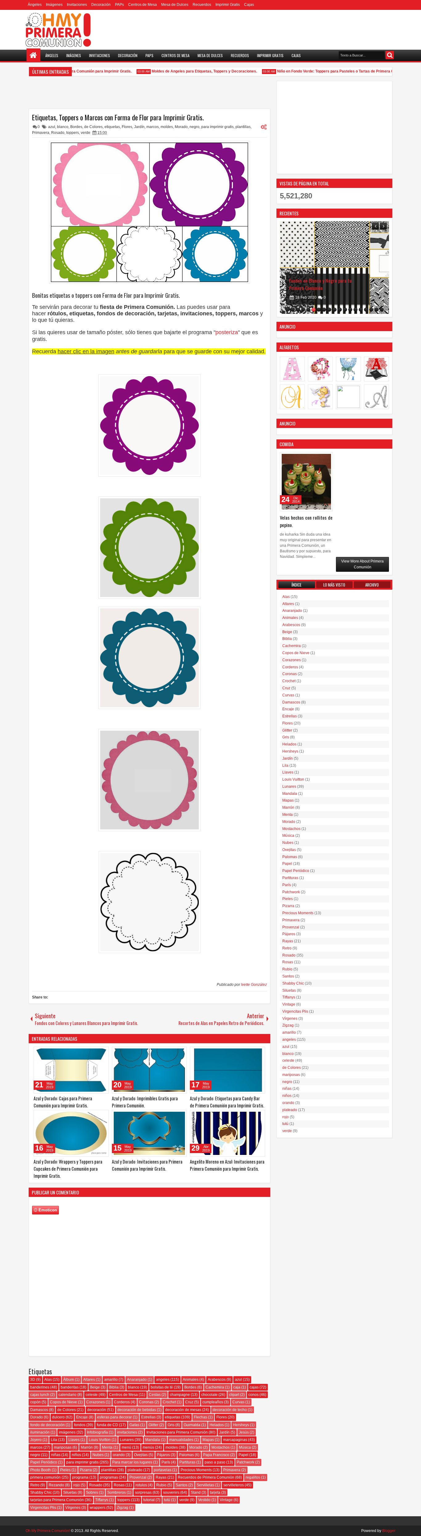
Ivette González (254, 984)
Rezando (56, 1485)
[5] (308, 310)
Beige (95, 1387)
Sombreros (116, 1492)
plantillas (243, 127)
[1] (287, 310)
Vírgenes (72, 1507)
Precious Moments (196, 1470)
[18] (376, 310)
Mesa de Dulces (174, 4)
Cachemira (215, 1387)
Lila (54, 1440)
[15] (361, 310)
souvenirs (171, 1492)
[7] (319, 310)
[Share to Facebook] (88, 1053)
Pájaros (163, 1455)
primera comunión (45, 1477)
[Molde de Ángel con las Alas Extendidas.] (334, 267)
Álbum (68, 1379)
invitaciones (127, 1432)
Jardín (139, 127)
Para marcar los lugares (132, 1462)
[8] (324, 310)
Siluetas (70, 1492)
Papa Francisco (216, 1455)
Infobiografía (97, 1432)
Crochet (169, 1402)
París (165, 1462)
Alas (48, 1379)
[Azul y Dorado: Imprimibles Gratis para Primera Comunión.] (149, 1070)
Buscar (390, 55)
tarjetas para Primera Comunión (57, 1500)
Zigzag (122, 1507)
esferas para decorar (114, 1417)
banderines (39, 1387)
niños (76, 1455)
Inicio (33, 55)
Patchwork (245, 1462)
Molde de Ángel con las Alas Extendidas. (326, 280)
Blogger (388, 1531)
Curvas (238, 1402)
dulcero (58, 1417)
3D (32, 1379)
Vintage (226, 1500)
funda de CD (107, 1425)
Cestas (155, 1395)
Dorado (36, 1417)
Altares (89, 1379)
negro (194, 127)
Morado (181, 127)
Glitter (153, 1425)
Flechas (200, 1417)
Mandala (152, 1440)
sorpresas (143, 1492)
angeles (163, 1379)
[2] (293, 310)
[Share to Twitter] (95, 1053)
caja (236, 1387)
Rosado (57, 133)
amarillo (111, 1379)
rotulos (141, 1485)
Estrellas (148, 1417)
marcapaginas (235, 1440)
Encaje (82, 1417)
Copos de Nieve (63, 1402)
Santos (181, 1485)
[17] (371, 310)
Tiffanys (101, 1500)
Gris (171, 1425)
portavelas (162, 1470)
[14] (356, 310)
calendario (67, 1395)
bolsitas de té (162, 1387)
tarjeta (215, 1492)
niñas (55, 1455)
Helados (217, 1425)
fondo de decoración (47, 1425)
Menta (107, 1447)
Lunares (127, 1440)
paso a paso (215, 1462)
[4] (303, 310)
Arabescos (217, 1379)
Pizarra (86, 1470)
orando (119, 1455)
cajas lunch (39, 1395)
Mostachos (220, 1447)
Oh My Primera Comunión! (48, 1531)
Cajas (249, 4)
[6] (314, 310)
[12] (345, 310)
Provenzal (137, 1477)
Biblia (114, 1387)
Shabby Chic (41, 1492)
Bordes (76, 127)
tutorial (149, 1500)
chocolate (209, 1395)
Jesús (244, 1432)
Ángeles (35, 4)
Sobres (92, 1492)
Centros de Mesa (142, 4)
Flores (127, 127)
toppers (72, 133)
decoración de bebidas (136, 1410)
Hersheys (241, 1425)
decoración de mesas (183, 1410)
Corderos (122, 1402)
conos (253, 1395)
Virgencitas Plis (43, 1507)
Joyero (36, 1440)
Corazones (95, 1402)
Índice (296, 585)
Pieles (65, 1470)
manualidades (181, 1440)
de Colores (93, 127)
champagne (180, 1395)
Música (245, 1447)
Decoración (101, 4)
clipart (234, 1395)
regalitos (253, 1477)
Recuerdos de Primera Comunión (206, 1477)
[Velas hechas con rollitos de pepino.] (306, 481)
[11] (340, 310)
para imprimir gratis (217, 127)
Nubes (98, 1455)
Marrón (87, 1447)
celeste (92, 1395)
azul (51, 127)
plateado (135, 1470)
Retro (34, 1485)
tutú (167, 1500)
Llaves (74, 1440)
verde (85, 133)
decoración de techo (230, 1410)
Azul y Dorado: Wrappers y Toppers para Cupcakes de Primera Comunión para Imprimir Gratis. (68, 1168)
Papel (243, 1455)
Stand (196, 1492)
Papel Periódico (43, 1462)
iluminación (40, 1432)
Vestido (204, 1500)
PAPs (119, 4)
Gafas (134, 1425)
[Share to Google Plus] (102, 1053)
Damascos (39, 1410)
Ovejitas (141, 1455)
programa (80, 1477)
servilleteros (233, 1485)
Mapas (208, 1440)
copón (35, 1402)
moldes (167, 127)
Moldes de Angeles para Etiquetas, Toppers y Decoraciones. (191, 71)
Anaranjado (137, 1379)
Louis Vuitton (100, 1440)
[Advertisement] (334, 127)
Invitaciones (77, 4)
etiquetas (112, 127)
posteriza (226, 332)
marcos (152, 127)
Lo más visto (334, 585)
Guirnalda (192, 1425)
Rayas (161, 1477)
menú (126, 1447)
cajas (254, 1387)
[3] (298, 310)
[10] (335, 310)
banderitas (70, 1387)
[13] (350, 310)
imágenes (67, 1432)
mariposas (63, 1447)
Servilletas (205, 1485)
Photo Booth (40, 1470)
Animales (190, 1379)
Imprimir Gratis (227, 4)
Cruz (189, 1402)
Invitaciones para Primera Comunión (177, 1432)
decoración (96, 1410)
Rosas (119, 1485)
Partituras (187, 1462)
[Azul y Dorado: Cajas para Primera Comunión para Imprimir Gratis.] (71, 1070)
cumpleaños (212, 1402)
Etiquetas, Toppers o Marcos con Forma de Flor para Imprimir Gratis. (118, 117)
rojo (76, 1485)
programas (109, 1477)
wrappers (97, 1507)
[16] (366, 310)
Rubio (161, 1485)
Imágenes (54, 4)
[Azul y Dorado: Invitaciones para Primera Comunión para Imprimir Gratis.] (149, 1133)
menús (148, 1447)
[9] (329, 310)
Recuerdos (202, 4)
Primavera (40, 133)
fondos (79, 1425)
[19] (382, 310)
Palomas (186, 1455)
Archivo (372, 585)
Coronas (146, 1402)
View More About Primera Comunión (362, 564)
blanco (62, 127)
